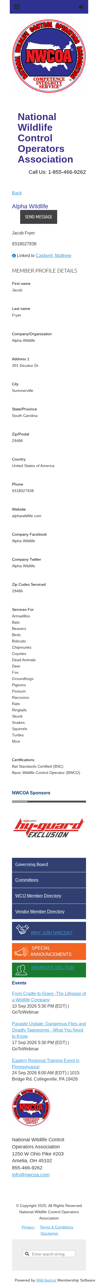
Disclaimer (50, 1233)
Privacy (28, 1227)
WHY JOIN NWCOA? (51, 933)
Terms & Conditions (56, 1227)
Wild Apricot (46, 1280)
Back (17, 193)
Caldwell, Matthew (53, 255)
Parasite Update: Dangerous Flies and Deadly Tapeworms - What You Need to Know (49, 1030)
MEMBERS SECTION (52, 967)
